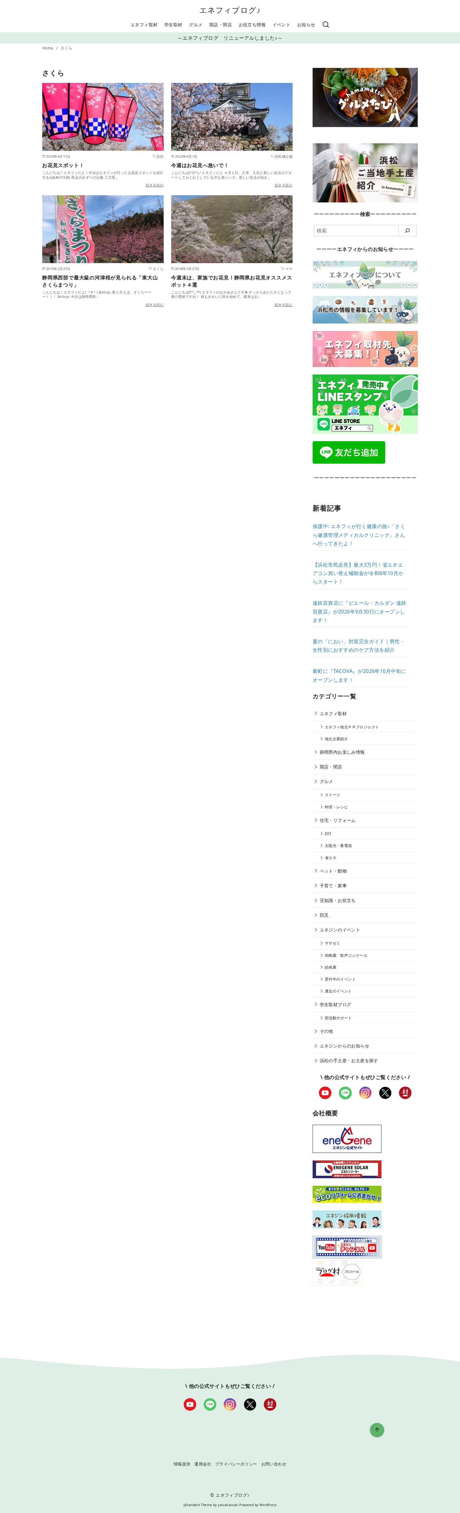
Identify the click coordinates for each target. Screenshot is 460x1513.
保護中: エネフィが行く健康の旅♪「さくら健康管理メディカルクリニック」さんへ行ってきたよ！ (359, 535)
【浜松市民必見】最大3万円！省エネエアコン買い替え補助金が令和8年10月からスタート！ (358, 573)
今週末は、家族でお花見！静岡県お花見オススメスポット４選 (231, 281)
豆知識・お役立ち (338, 900)
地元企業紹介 (336, 738)
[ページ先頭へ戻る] (377, 1430)
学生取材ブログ (335, 1004)
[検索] (326, 24)
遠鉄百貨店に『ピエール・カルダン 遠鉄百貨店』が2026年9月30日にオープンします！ (359, 611)
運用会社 (202, 1464)
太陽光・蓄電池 (338, 845)
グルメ (195, 25)
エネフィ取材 (143, 25)
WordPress (268, 1505)
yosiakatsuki (228, 1505)
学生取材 (173, 25)
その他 (326, 1031)
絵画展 (330, 967)
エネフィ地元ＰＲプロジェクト (352, 727)
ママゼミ (332, 943)
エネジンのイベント (340, 930)
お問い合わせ (273, 1464)
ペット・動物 (333, 871)
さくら (66, 48)
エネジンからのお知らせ (344, 1046)
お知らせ (306, 25)
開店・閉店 (220, 25)
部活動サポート (338, 1018)
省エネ (330, 857)
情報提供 (182, 1464)
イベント (282, 25)
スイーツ (332, 794)
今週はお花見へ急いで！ (200, 165)
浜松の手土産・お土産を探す (349, 1060)
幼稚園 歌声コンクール (346, 955)
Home (48, 48)
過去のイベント (338, 991)
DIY (328, 833)
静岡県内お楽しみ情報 (342, 752)
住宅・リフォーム (338, 820)
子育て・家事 (333, 886)
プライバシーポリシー (236, 1464)
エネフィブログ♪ (230, 10)
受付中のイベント (340, 979)
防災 (324, 915)
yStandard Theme (197, 1505)
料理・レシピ (336, 807)
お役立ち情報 (252, 25)
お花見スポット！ (63, 165)
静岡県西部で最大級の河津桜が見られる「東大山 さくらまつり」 (100, 281)
